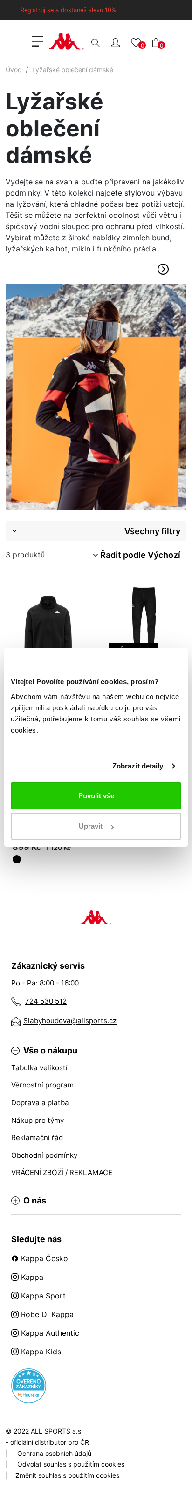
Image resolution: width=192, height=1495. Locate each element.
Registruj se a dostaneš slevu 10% (68, 10)
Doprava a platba (40, 1102)
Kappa (31, 1277)
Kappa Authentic (49, 1333)
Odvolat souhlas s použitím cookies (70, 1464)
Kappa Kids (40, 1351)
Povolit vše (96, 796)
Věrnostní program (42, 1084)
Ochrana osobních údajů (54, 1453)
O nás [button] (34, 1200)
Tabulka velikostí (39, 1067)
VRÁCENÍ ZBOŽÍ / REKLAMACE (61, 1172)
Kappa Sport (42, 1295)
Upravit (91, 826)
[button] (115, 42)
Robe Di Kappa (46, 1314)
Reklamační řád (37, 1137)
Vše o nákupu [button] (50, 1050)
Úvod (14, 70)
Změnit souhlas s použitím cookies (67, 1475)
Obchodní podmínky (44, 1155)
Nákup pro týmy (37, 1120)
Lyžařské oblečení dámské (72, 70)
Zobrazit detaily (138, 766)
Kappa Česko (43, 1258)
